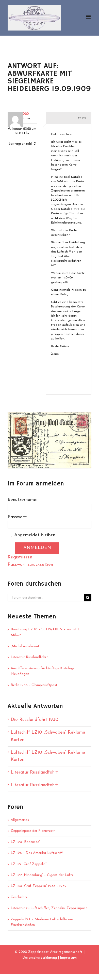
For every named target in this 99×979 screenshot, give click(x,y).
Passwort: (17, 517)
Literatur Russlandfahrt (29, 657)
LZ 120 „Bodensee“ (25, 842)
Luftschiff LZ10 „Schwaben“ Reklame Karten (48, 736)
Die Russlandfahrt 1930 (34, 720)
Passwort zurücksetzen (30, 564)
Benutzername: (22, 500)
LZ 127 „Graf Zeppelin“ (28, 864)
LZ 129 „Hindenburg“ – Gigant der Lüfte (42, 875)
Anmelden (37, 548)
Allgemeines (20, 820)
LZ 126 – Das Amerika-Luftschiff (37, 853)
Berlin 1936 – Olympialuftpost (34, 685)
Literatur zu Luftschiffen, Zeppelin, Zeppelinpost (49, 908)
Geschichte (19, 897)
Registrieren (20, 557)
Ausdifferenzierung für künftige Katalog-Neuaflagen (42, 671)
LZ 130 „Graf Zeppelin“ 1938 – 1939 (39, 886)
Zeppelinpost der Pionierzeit (33, 831)
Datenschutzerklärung (39, 958)
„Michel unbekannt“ (25, 646)
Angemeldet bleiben (34, 535)
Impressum (68, 958)
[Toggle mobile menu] (88, 16)
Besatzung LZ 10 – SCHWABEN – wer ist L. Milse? (46, 632)
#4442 (82, 118)
